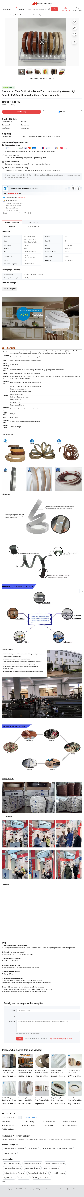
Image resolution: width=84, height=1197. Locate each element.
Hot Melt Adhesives (48, 1125)
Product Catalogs (31, 1117)
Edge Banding (37, 15)
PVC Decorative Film (48, 1122)
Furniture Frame (9, 1148)
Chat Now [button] (63, 112)
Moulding (21, 1148)
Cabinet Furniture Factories (32, 1163)
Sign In (5, 213)
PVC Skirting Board (8, 1129)
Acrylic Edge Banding (28, 1125)
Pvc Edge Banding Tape (32, 1168)
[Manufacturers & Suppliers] (42, 4)
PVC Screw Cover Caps (69, 1125)
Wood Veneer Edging (65, 1148)
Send (19, 1039)
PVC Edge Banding (28, 1122)
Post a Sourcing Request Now (61, 1039)
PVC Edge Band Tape (48, 1148)
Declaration (63, 1189)
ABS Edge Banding (8, 1125)
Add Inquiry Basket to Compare (42, 78)
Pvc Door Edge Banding (57, 1173)
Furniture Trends (23, 1178)
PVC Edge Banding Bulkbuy (42, 1178)
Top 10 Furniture (9, 1178)
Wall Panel (5, 1122)
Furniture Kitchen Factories (12, 1168)
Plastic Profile (32, 1148)
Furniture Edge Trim (10, 1153)
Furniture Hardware (68, 1122)
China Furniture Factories (12, 1163)
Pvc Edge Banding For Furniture (14, 1173)
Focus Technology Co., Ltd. (28, 1189)
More (4, 1182)
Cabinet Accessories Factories (55, 1163)
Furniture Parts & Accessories (23, 15)
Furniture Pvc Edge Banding (37, 1173)
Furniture (10, 15)
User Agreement (53, 1189)
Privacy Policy (72, 1189)
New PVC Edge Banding (51, 1168)
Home (3, 15)
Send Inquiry (21, 112)
